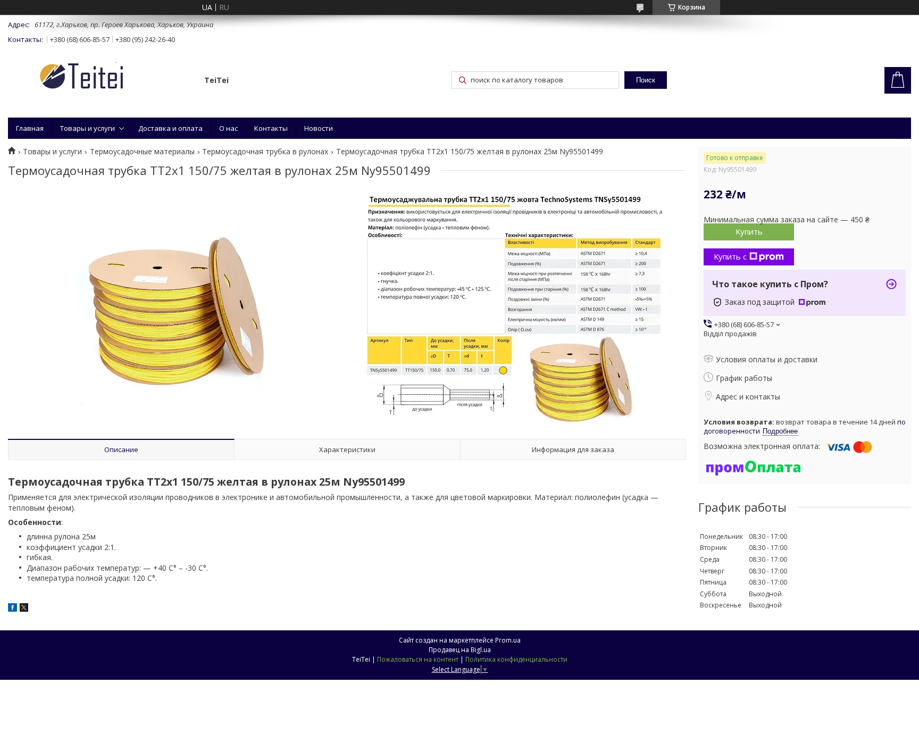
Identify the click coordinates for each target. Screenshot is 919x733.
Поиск (645, 80)
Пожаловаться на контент (417, 659)
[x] (24, 609)
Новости (318, 128)
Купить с (730, 256)
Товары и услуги (87, 128)
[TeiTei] (101, 78)
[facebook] (12, 609)
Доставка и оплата (170, 128)
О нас (228, 128)
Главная (30, 128)
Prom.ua (508, 640)
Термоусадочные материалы (142, 151)
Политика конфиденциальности (516, 659)
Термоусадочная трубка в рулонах (265, 151)
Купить (749, 231)
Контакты (271, 128)
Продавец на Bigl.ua (460, 649)
